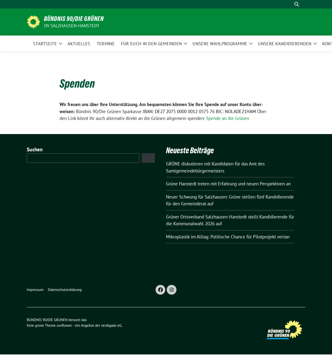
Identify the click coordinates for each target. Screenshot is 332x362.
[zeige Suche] (296, 4)
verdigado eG (111, 325)
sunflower (64, 325)
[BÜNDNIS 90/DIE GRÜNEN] (33, 21)
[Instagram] (171, 290)
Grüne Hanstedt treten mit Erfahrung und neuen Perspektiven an (228, 184)
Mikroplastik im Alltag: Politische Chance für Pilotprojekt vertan (227, 237)
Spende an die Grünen (227, 118)
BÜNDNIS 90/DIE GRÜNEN (74, 18)
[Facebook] (160, 290)
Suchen (35, 149)
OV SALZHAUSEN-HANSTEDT (71, 25)
